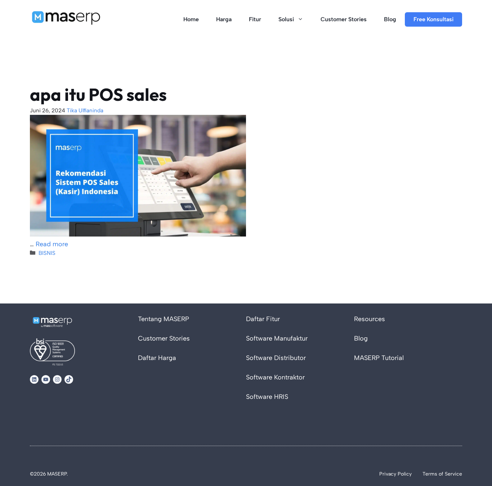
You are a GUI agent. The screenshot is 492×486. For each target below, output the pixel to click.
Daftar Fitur (263, 319)
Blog (390, 19)
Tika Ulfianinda (85, 110)
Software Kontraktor (275, 377)
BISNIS (47, 252)
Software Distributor (276, 358)
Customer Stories (344, 19)
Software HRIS (267, 397)
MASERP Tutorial (379, 358)
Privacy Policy (395, 474)
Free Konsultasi (433, 19)
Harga (224, 19)
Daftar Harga (157, 358)
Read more (52, 244)
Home (191, 19)
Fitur (255, 19)
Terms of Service (442, 474)
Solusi (286, 19)
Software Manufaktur (277, 338)
